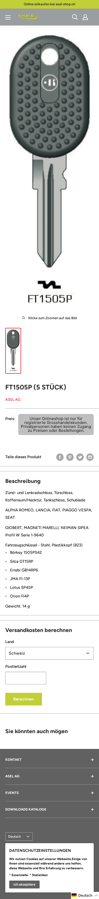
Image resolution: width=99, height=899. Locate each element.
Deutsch (14, 836)
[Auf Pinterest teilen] (70, 457)
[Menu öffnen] (8, 17)
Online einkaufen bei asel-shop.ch (49, 4)
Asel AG (13, 399)
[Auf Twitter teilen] (80, 457)
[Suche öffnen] (75, 17)
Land (9, 641)
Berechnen (23, 699)
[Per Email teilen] (90, 457)
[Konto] (85, 17)
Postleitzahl (15, 666)
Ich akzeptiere (24, 884)
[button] (85, 895)
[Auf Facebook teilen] (60, 457)
